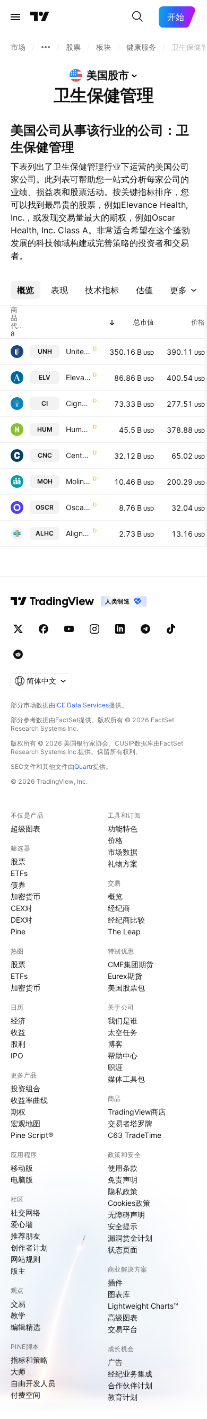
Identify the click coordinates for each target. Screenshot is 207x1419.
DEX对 (21, 919)
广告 (115, 1362)
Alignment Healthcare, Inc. (78, 533)
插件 (115, 1282)
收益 (18, 1032)
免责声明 (122, 1179)
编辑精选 (25, 1327)
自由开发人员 (33, 1383)
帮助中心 (122, 1055)
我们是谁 (122, 1020)
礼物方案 (122, 863)
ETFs (19, 873)
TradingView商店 (137, 1111)
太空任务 (122, 1032)
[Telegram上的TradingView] (145, 628)
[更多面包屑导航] (45, 47)
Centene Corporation (78, 455)
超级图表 (25, 828)
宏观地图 (25, 1123)
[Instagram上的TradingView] (94, 628)
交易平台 (122, 1329)
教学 (18, 1315)
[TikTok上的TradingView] (170, 628)
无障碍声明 (126, 1214)
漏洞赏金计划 (130, 1237)
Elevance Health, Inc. (78, 377)
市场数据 (122, 851)
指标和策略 (29, 1359)
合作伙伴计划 (130, 1385)
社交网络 (25, 1212)
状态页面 (122, 1249)
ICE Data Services (82, 705)
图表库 (119, 1294)
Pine (18, 931)
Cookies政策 (129, 1202)
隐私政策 (122, 1191)
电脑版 (22, 1179)
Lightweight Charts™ (143, 1305)
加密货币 (25, 896)
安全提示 (122, 1226)
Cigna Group (78, 403)
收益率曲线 (29, 1100)
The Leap (124, 931)
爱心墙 (22, 1224)
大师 (18, 1371)
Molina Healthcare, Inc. (78, 481)
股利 (18, 1043)
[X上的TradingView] (18, 628)
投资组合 (25, 1088)
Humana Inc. (78, 429)
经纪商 (119, 908)
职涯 (115, 1067)
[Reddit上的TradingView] (18, 654)
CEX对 (21, 908)
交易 (18, 1303)
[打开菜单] (15, 17)
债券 (18, 884)
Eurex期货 (125, 975)
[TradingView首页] (39, 17)
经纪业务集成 (130, 1373)
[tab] (25, 290)
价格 (115, 840)
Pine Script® (32, 1135)
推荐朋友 (25, 1235)
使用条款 (122, 1167)
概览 (115, 896)
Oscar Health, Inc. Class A (78, 507)
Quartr (83, 766)
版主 (18, 1270)
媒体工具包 (126, 1078)
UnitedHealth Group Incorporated (78, 351)
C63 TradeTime (134, 1135)
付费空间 (25, 1394)
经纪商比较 (126, 919)
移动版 (22, 1167)
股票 (18, 861)
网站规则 (25, 1259)
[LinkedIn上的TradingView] (120, 628)
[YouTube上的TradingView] (69, 628)
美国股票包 (126, 987)
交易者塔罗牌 (130, 1123)
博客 (115, 1043)
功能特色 (122, 828)
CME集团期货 (130, 964)
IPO (17, 1055)
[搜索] (137, 17)
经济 (18, 1020)
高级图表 (122, 1317)
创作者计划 (29, 1247)
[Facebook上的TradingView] (43, 628)
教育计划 (122, 1397)
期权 (18, 1111)
